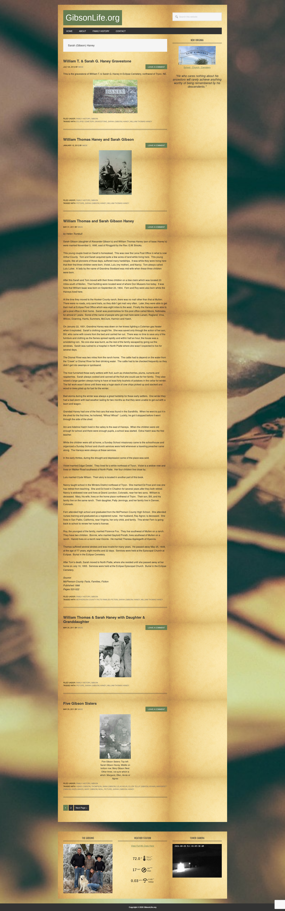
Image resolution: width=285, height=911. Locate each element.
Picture (80, 203)
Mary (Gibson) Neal (93, 789)
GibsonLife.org (93, 17)
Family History (83, 118)
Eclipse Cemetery (85, 121)
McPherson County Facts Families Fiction (97, 599)
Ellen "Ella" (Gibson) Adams (142, 786)
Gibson (94, 118)
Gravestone (101, 121)
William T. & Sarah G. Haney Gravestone (97, 60)
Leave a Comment (156, 67)
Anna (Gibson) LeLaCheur (115, 786)
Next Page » (81, 808)
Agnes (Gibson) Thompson (89, 786)
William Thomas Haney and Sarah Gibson (98, 139)
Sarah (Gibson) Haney (118, 121)
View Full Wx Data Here (142, 845)
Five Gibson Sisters (80, 703)
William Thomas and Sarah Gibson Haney (98, 220)
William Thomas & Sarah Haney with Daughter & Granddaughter (104, 619)
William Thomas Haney (141, 121)
